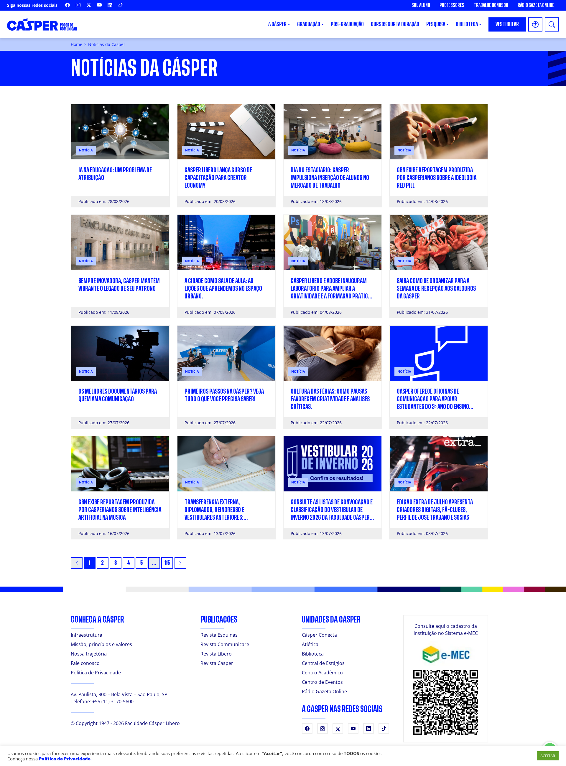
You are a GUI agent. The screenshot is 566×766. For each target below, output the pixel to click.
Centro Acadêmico (322, 672)
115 (167, 562)
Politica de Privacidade (96, 672)
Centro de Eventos (322, 682)
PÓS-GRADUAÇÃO (347, 24)
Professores (452, 5)
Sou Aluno (421, 5)
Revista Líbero (216, 654)
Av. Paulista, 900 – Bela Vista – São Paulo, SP (119, 694)
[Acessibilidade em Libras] (535, 24)
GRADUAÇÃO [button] (308, 24)
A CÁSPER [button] (277, 24)
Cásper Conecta (319, 635)
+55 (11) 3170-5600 (113, 701)
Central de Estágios (323, 663)
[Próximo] (180, 563)
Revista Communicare (224, 644)
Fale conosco (85, 663)
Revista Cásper (216, 663)
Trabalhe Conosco (491, 5)
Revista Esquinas (219, 635)
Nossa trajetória (89, 654)
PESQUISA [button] (435, 24)
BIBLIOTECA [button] (467, 24)
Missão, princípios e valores (101, 644)
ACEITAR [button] (547, 755)
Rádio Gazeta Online (536, 5)
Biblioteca (313, 654)
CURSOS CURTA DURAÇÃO (395, 24)
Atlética (310, 644)
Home (76, 44)
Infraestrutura (86, 635)
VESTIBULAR (507, 24)
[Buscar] (552, 24)
